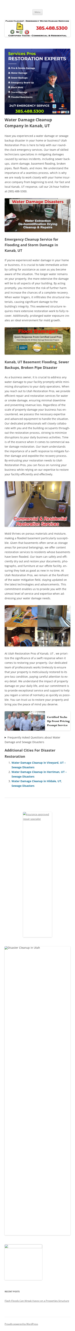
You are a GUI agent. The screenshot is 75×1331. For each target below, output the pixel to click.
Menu (37, 12)
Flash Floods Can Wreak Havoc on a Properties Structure (37, 1301)
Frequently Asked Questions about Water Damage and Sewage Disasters (32, 740)
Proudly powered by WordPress (21, 1324)
